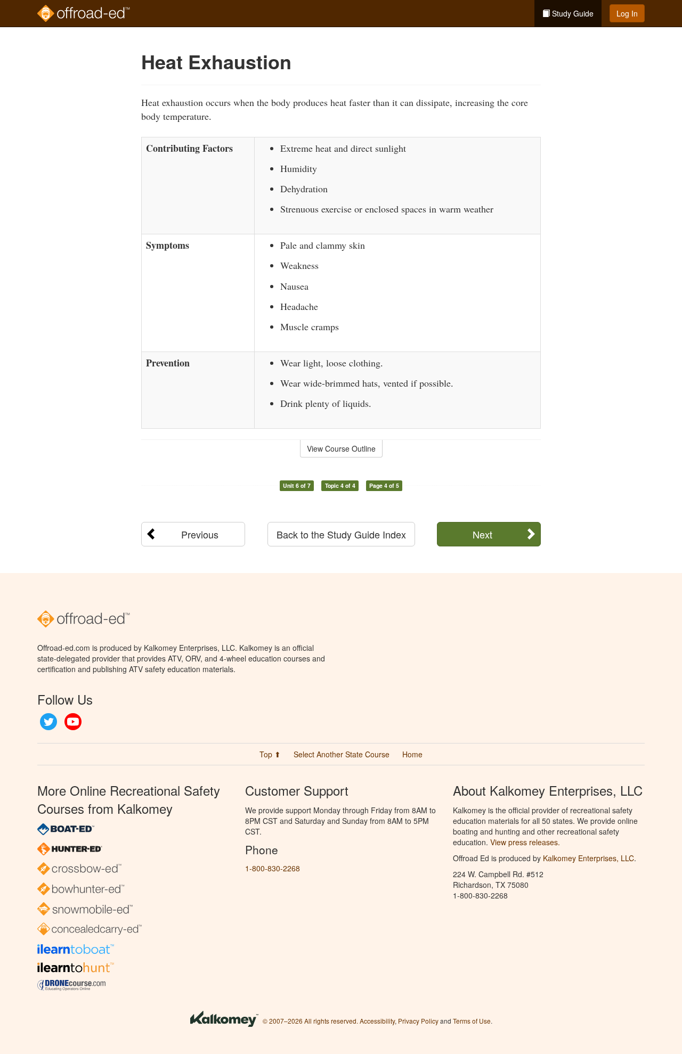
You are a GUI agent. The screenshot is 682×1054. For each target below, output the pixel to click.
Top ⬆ (270, 754)
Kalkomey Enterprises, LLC (588, 858)
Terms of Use (472, 1020)
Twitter (48, 721)
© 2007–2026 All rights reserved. (310, 1020)
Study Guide (572, 13)
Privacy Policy (418, 1020)
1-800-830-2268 (272, 868)
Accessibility (377, 1020)
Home (412, 754)
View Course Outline (341, 448)
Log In (627, 13)
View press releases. (525, 842)
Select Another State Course (341, 754)
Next (482, 534)
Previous (199, 534)
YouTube (73, 721)
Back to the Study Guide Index (341, 534)
